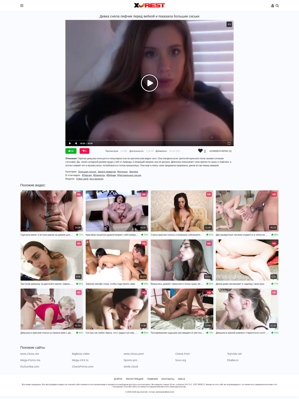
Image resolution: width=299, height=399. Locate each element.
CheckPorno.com (82, 366)
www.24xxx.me (29, 353)
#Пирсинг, (87, 175)
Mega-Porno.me (30, 360)
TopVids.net (234, 353)
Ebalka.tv (233, 360)
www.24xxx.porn (134, 353)
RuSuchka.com (29, 366)
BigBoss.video (81, 353)
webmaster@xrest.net (165, 392)
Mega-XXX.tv (80, 360)
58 (72, 151)
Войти (118, 379)
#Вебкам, (111, 175)
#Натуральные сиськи (129, 175)
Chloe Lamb (82, 178)
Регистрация (134, 379)
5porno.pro (130, 360)
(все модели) (96, 178)
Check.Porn (182, 353)
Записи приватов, (107, 171)
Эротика (133, 171)
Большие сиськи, (87, 171)
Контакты (167, 379)
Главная (152, 379)
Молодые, (122, 171)
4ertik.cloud (131, 366)
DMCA (181, 379)
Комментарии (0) (221, 151)
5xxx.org (180, 360)
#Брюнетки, (99, 175)
